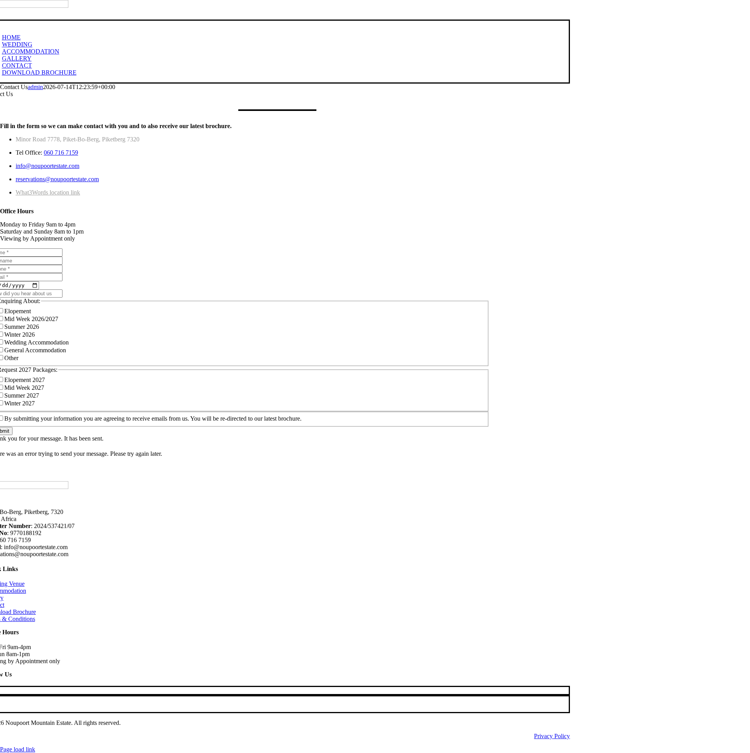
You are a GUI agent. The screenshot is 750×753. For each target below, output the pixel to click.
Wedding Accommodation (36, 342)
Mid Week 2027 (24, 387)
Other (11, 358)
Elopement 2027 (24, 379)
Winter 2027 (19, 403)
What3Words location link (48, 192)
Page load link (17, 749)
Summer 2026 (21, 326)
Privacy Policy (552, 736)
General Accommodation (35, 350)
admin (35, 87)
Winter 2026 (19, 334)
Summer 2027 (21, 395)
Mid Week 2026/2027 (31, 319)
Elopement (17, 311)
